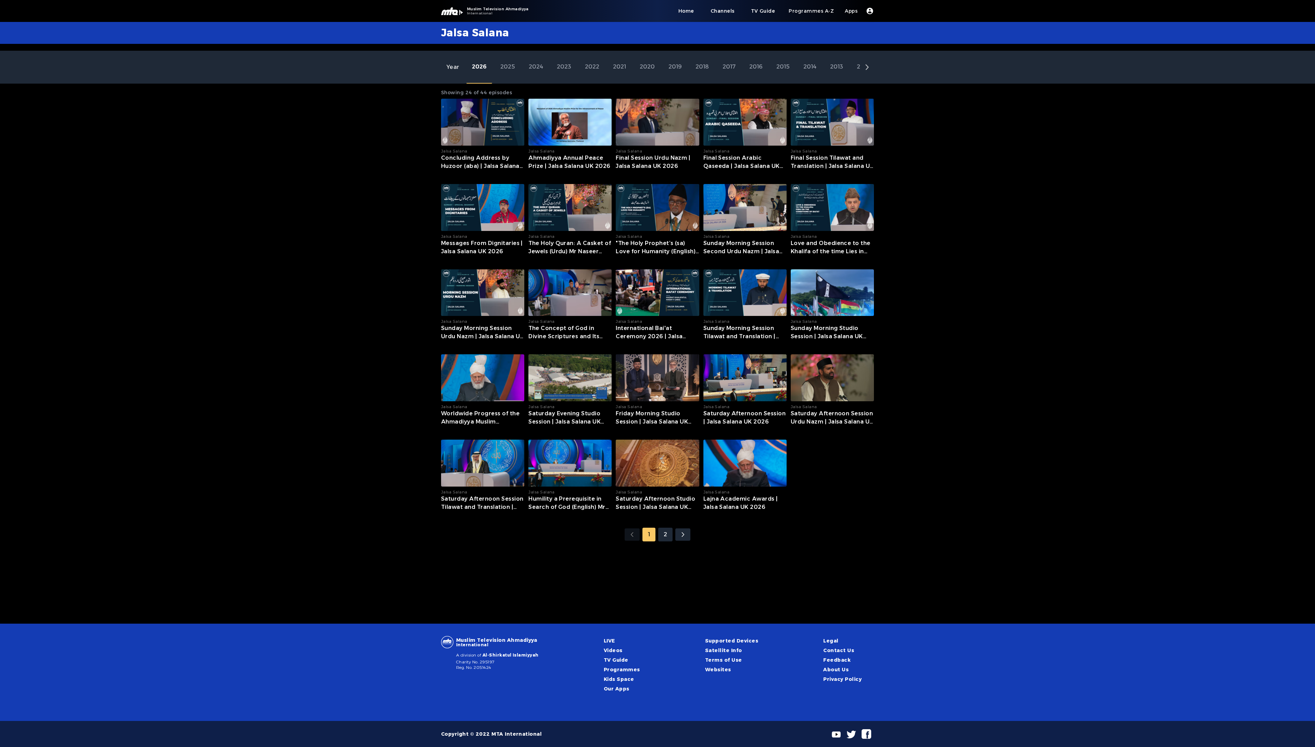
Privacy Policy (842, 679)
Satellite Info (723, 650)
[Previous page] (632, 534)
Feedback (837, 660)
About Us (836, 669)
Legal (830, 641)
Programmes (622, 669)
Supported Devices (731, 641)
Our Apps (616, 689)
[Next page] (682, 534)
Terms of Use (723, 660)
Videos (613, 650)
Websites (718, 669)
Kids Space (619, 679)
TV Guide (616, 660)
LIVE (609, 641)
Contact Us (838, 650)
